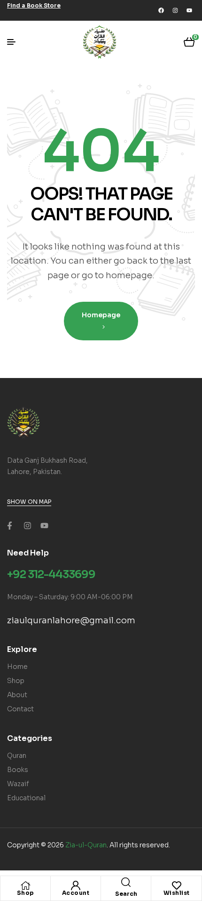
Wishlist (176, 892)
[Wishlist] (176, 885)
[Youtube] (189, 10)
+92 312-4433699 (51, 574)
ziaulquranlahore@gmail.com (71, 620)
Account (76, 892)
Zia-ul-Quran (86, 845)
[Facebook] (161, 10)
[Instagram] (175, 10)
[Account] (75, 885)
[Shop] (25, 885)
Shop (25, 892)
